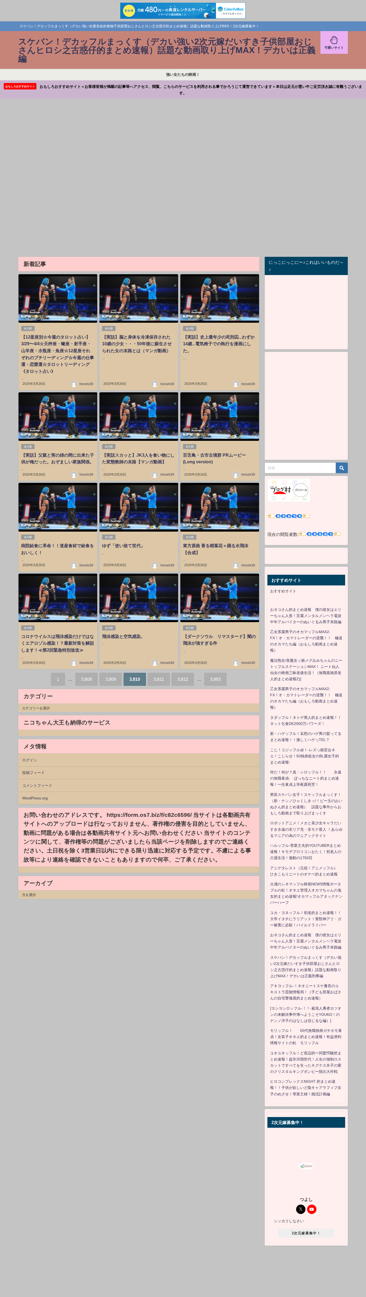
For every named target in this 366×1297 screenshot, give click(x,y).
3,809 (110, 679)
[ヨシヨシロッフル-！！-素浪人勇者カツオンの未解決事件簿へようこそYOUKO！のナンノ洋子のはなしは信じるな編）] (305, 1014)
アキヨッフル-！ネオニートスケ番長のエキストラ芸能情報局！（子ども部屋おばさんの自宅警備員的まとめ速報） (305, 992)
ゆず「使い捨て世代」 (123, 545)
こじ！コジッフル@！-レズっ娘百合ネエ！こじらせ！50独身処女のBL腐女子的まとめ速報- (304, 756)
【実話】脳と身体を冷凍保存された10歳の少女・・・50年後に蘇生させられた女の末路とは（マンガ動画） (137, 344)
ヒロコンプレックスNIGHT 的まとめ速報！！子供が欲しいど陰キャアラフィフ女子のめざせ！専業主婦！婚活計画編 (305, 1088)
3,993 (215, 679)
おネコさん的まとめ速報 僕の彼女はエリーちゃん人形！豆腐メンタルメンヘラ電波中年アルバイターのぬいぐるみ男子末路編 (305, 616)
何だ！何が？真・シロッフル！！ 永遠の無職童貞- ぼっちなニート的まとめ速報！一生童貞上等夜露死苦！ (305, 778)
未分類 (28, 328)
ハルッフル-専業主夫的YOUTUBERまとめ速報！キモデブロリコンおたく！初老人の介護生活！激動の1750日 (305, 852)
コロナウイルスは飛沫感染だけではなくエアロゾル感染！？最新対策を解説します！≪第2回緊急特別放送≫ (57, 643)
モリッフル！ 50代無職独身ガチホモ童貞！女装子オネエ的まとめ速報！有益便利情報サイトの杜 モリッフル (306, 1037)
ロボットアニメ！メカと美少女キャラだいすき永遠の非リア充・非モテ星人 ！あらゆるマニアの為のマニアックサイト (306, 829)
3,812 (182, 679)
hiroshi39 (86, 384)
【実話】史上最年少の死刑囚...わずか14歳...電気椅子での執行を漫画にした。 (219, 344)
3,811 (159, 679)
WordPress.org (35, 798)
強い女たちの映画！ (183, 74)
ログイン (29, 760)
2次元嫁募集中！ (306, 1233)
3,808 (86, 679)
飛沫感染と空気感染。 (123, 636)
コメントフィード (37, 785)
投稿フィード (33, 773)
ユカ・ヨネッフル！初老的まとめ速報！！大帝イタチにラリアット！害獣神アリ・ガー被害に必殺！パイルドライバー (305, 919)
